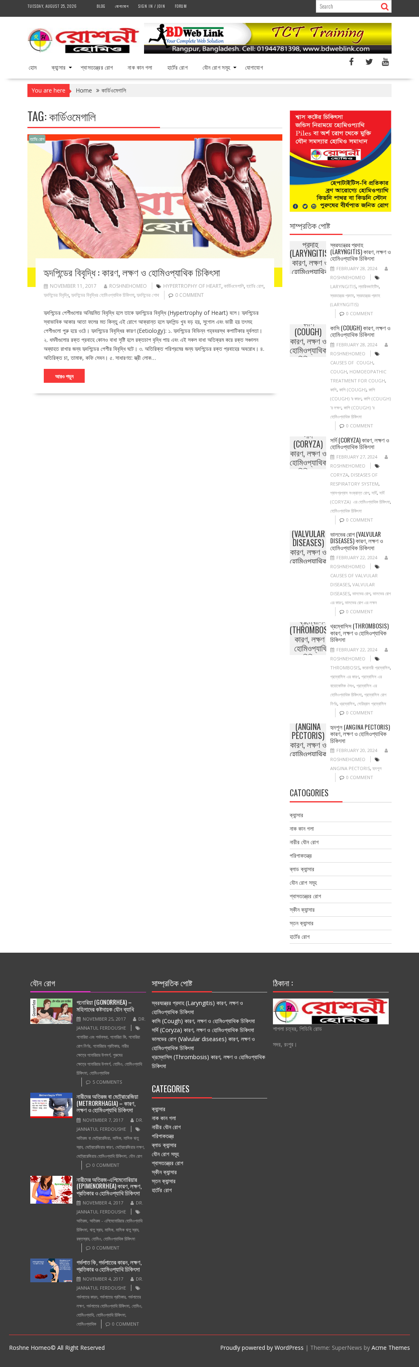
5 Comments (107, 1082)
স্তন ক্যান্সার (301, 923)
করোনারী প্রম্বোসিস (376, 667)
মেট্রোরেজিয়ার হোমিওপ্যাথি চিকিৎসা (101, 1156)
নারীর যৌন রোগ (304, 842)
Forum (181, 6)
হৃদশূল (377, 768)
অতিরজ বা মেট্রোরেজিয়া (93, 1138)
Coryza (339, 475)
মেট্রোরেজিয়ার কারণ (99, 1147)
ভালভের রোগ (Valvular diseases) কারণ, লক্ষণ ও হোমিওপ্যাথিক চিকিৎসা (308, 547)
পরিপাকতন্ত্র (301, 855)
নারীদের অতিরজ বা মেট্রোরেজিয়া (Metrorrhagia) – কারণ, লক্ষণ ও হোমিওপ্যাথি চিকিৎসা (107, 1102)
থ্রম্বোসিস (347, 703)
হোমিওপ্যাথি (85, 1315)
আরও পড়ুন (64, 376)
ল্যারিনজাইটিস (368, 286)
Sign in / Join (151, 6)
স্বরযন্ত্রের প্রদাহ (342, 295)
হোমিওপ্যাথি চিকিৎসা (110, 1315)
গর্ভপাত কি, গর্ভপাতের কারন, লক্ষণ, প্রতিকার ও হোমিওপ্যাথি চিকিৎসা (109, 1265)
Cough (338, 371)
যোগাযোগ (122, 6)
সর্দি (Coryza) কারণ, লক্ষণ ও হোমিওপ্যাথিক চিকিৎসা (308, 453)
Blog (101, 6)
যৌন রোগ (135, 1156)
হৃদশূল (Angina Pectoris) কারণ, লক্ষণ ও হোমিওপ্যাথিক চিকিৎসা (308, 739)
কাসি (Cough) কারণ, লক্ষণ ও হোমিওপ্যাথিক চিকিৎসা (308, 340)
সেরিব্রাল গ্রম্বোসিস (371, 703)
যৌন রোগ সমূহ (216, 67)
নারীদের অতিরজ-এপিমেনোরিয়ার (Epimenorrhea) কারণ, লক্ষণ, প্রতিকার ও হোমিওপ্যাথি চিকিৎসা (109, 1186)
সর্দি (374, 493)
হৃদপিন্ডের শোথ (148, 294)
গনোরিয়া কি (118, 1037)
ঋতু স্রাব (96, 1230)
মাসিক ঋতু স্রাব (127, 1230)
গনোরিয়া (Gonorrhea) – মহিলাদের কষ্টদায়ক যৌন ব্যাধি (105, 1005)
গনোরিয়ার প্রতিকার (106, 1046)
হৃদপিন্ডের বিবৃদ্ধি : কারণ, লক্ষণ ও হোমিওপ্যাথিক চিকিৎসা (132, 271)
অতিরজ (82, 1221)
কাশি (333, 389)
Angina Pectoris (350, 768)
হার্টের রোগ (177, 67)
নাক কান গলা (140, 67)
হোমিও (117, 1064)
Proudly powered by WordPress (262, 1347)
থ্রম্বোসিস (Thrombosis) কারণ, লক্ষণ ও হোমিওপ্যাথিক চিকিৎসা (313, 639)
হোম (33, 67)
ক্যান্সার (59, 67)
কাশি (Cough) (352, 389)
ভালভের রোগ (361, 593)
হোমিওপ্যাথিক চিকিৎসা (346, 511)
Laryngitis (343, 286)
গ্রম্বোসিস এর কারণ (344, 676)
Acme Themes (391, 1347)
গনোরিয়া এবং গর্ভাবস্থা (92, 1037)
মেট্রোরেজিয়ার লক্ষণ (129, 1147)
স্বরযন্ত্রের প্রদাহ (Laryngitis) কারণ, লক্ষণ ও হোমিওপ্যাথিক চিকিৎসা (310, 257)
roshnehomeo (128, 285)
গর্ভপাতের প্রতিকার (113, 1297)
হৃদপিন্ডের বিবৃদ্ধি (56, 294)
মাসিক (117, 1138)
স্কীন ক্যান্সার (302, 909)
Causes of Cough (351, 362)
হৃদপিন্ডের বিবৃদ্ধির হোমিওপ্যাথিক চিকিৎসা (102, 294)
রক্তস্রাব (83, 1239)
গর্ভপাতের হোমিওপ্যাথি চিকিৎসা (107, 1306)
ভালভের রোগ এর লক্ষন (361, 602)
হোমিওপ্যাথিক (99, 1073)
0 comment (189, 294)
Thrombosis (345, 667)
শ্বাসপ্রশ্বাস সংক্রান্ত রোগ (349, 493)
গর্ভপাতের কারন (87, 1297)
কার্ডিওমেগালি (234, 285)
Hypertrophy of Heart (192, 285)
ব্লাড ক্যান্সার (302, 869)
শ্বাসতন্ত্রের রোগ (97, 67)
